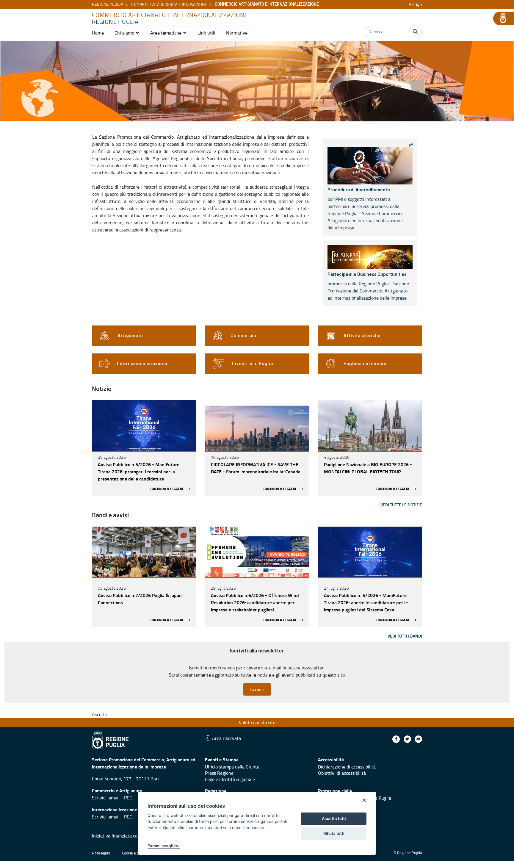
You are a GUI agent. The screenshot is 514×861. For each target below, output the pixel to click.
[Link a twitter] (407, 739)
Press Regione (219, 773)
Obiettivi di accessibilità (342, 773)
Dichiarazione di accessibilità (347, 766)
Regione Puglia (107, 4)
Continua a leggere (167, 489)
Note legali (101, 853)
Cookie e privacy (135, 853)
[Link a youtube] (418, 739)
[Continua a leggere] (144, 425)
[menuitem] (98, 32)
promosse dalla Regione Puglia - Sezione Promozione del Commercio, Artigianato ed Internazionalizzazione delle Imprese (368, 286)
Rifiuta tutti (333, 833)
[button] (127, 32)
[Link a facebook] (396, 739)
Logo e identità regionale (230, 779)
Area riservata (226, 738)
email (114, 797)
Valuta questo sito (257, 722)
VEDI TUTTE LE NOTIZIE (401, 505)
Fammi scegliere (164, 845)
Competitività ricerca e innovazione (169, 5)
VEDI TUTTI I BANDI (405, 636)
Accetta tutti (334, 818)
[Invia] (415, 31)
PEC (128, 797)
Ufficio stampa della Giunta (232, 766)
